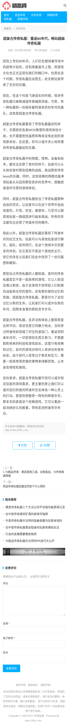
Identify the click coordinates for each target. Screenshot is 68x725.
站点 (5, 652)
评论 (5, 583)
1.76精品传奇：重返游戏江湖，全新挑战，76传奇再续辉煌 (33, 473)
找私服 (8, 18)
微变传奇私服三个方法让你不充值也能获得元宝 (35, 507)
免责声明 (21, 685)
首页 (6, 14)
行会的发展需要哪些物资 (21, 534)
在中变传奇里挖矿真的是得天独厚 (26, 514)
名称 (6, 623)
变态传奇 (20, 14)
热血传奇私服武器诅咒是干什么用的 (24, 486)
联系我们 (33, 685)
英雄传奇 (22, 18)
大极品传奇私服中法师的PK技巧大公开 (30, 540)
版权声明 (45, 685)
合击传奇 (36, 14)
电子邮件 (9, 638)
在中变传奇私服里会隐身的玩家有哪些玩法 (32, 527)
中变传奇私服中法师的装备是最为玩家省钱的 (33, 520)
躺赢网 (7, 28)
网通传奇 (52, 14)
